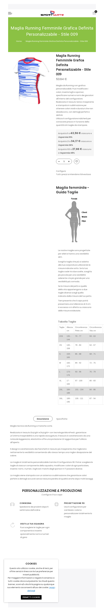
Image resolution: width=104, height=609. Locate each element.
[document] (31, 581)
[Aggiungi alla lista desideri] (76, 161)
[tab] (43, 418)
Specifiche (61, 419)
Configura (61, 171)
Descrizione (43, 419)
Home (19, 41)
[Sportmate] (52, 13)
